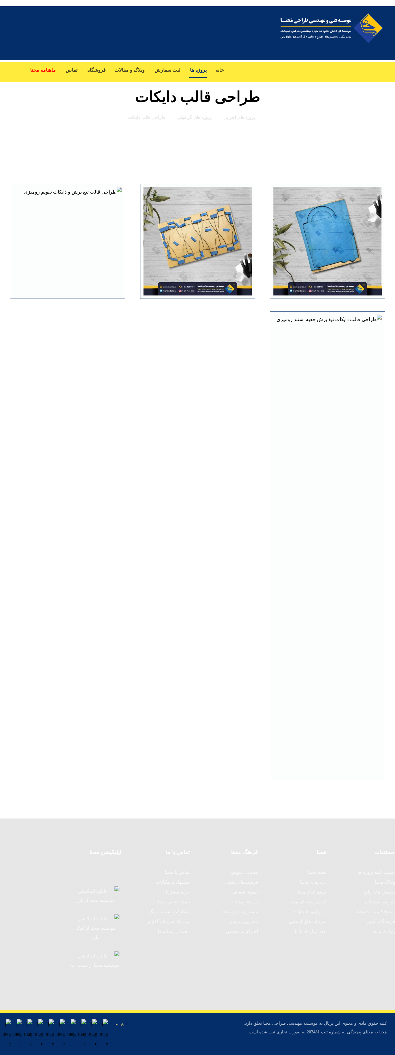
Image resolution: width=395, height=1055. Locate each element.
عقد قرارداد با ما (310, 931)
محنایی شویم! (244, 872)
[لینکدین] (339, 70)
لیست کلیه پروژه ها (376, 872)
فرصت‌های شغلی (241, 882)
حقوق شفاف (245, 892)
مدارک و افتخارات (309, 911)
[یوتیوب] (352, 70)
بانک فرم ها (384, 931)
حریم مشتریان (176, 892)
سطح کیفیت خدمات (375, 911)
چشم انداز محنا (311, 892)
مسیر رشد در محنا (240, 911)
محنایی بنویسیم (243, 921)
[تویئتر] (376, 70)
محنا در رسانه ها (174, 931)
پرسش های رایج (379, 892)
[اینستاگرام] (364, 70)
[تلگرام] (302, 70)
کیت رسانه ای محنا (307, 901)
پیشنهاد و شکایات (173, 882)
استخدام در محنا (174, 901)
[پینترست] (315, 70)
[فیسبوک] (389, 70)
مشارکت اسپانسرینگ (169, 911)
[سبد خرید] (11, 68)
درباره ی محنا (313, 882)
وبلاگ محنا (385, 882)
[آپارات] (327, 74)
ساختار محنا (246, 901)
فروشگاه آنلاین (381, 921)
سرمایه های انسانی (307, 921)
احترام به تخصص (242, 931)
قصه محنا (317, 872)
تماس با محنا (177, 872)
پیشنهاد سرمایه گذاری (168, 921)
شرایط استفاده (380, 901)
